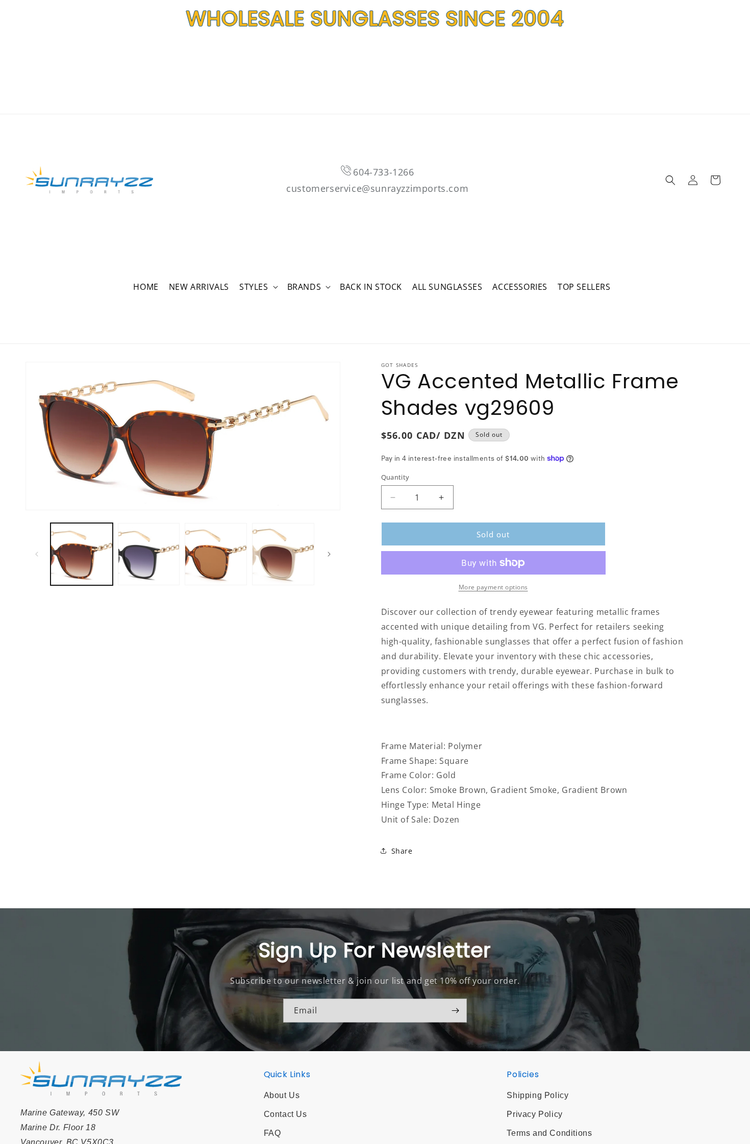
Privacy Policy (534, 1114)
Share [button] (402, 851)
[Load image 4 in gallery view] (283, 554)
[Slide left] (37, 554)
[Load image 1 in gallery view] (82, 554)
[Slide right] (329, 554)
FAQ (272, 1133)
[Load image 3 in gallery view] (216, 554)
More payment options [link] (493, 587)
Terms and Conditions (549, 1133)
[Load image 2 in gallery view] (149, 554)
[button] (258, 287)
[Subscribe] (455, 1011)
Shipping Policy (537, 1095)
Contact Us (285, 1114)
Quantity (395, 477)
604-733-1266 (383, 172)
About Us (282, 1095)
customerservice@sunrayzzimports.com (377, 188)
